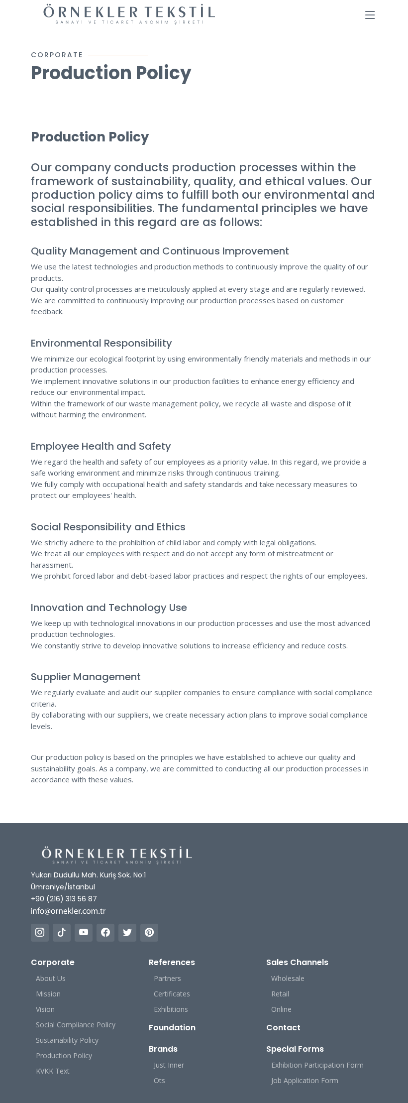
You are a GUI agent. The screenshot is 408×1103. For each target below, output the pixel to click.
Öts (159, 1080)
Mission (48, 993)
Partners (167, 978)
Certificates (172, 993)
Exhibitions (171, 1009)
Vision (45, 1009)
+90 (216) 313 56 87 (64, 899)
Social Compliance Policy (75, 1024)
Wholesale (288, 978)
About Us (51, 978)
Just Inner (169, 1065)
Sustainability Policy (67, 1040)
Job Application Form (304, 1080)
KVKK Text (53, 1071)
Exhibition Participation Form (317, 1065)
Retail (280, 993)
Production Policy (64, 1055)
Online (281, 1009)
